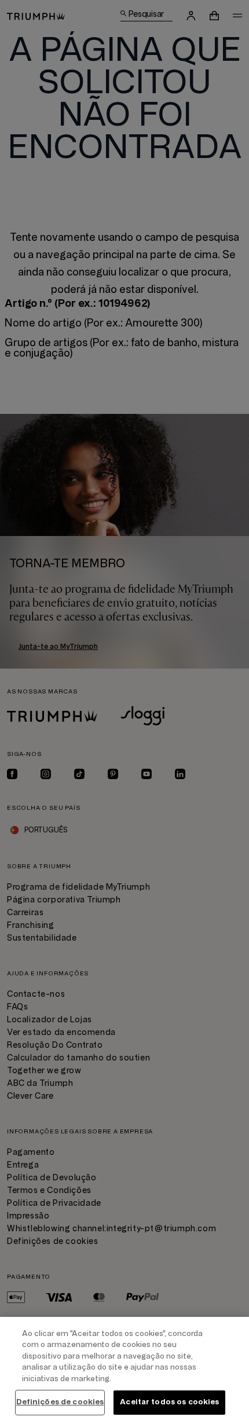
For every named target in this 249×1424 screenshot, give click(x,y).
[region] (124, 1370)
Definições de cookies (60, 1402)
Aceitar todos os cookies (169, 1402)
